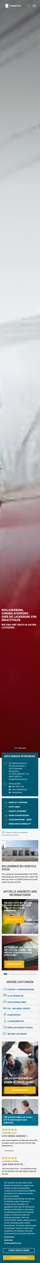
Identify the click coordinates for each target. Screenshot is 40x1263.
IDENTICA (16, 832)
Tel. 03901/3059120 (17, 774)
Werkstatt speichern (18, 802)
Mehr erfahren (14, 919)
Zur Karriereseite (20, 1090)
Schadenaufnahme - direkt (20, 820)
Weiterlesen (9, 1151)
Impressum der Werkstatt (20, 824)
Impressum (8, 1240)
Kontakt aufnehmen (17, 811)
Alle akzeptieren (19, 1257)
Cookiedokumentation (12, 1243)
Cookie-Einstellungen (18, 1250)
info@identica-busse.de (18, 779)
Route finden (14, 807)
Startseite (9, 832)
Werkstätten (24, 832)
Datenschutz (9, 1237)
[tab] (16, 748)
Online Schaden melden (19, 815)
